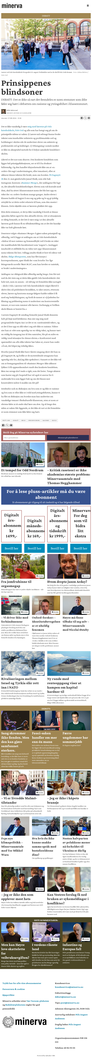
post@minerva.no (70, 1003)
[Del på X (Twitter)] (85, 118)
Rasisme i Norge (29, 183)
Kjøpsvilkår (8, 995)
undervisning (34, 420)
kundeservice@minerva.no (69, 987)
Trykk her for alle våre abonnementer (21, 983)
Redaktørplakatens (15, 1005)
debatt (16, 420)
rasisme (46, 420)
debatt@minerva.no (65, 997)
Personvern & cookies (13, 989)
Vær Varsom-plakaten (37, 1001)
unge (23, 420)
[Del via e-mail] (89, 118)
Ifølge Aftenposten (17, 256)
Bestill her (11, 548)
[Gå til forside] (43, 5)
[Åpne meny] (87, 5)
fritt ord (6, 420)
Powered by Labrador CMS (46, 1055)
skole (54, 420)
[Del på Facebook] (81, 118)
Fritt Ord (19, 130)
